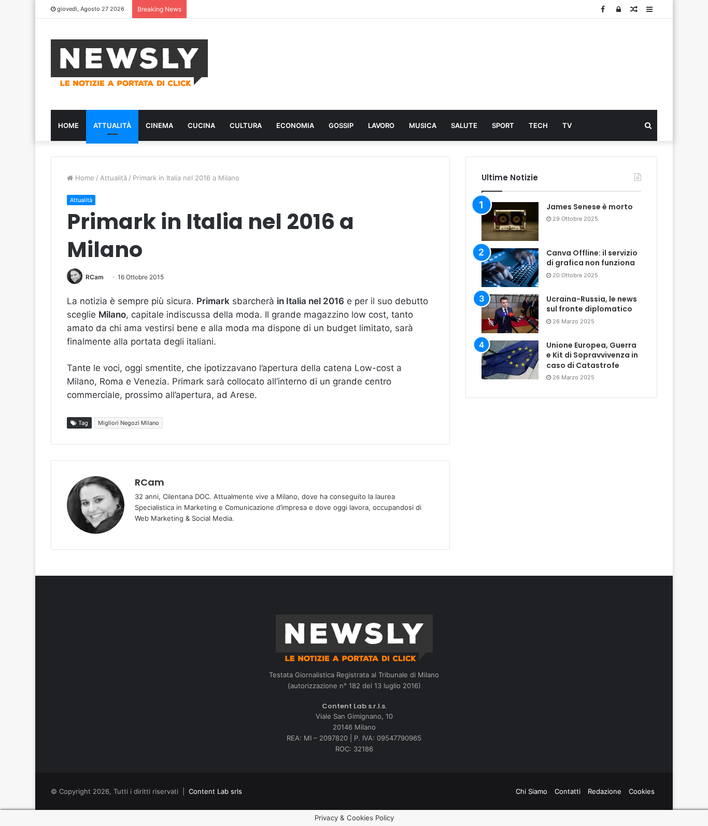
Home (68, 125)
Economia (295, 125)
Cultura (246, 125)
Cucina (201, 125)
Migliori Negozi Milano (128, 422)
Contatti (567, 791)
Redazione (604, 791)
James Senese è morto (589, 207)
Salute (464, 125)
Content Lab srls (215, 791)
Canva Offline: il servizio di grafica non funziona (592, 258)
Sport (503, 125)
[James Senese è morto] (510, 221)
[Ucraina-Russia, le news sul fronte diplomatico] (510, 313)
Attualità (112, 125)
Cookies (642, 791)
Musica (422, 125)
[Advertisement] (457, 62)
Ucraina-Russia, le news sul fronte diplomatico (591, 304)
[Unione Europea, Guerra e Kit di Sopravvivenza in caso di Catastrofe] (510, 359)
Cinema (159, 125)
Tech (538, 125)
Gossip (341, 125)
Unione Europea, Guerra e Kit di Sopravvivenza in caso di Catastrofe (592, 355)
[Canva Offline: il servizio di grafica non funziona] (510, 267)
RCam (95, 277)
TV (567, 125)
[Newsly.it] (129, 62)
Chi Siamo (531, 791)
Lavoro (381, 125)
